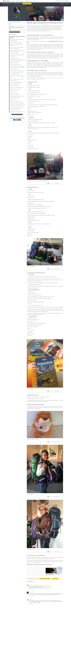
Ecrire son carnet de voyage (7, 3)
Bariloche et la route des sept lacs (15, 101)
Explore (12, 1)
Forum (35, 1)
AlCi (29, 584)
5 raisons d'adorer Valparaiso (14, 97)
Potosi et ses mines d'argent (14, 85)
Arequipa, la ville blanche (14, 62)
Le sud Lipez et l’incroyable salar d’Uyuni (16, 87)
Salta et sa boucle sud (13, 90)
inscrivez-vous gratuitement (45, 578)
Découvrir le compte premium (27, 3)
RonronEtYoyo (31, 592)
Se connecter (62, 3)
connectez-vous (55, 578)
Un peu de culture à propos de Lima (16, 42)
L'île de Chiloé (12, 99)
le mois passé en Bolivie (40, 79)
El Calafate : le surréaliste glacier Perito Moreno (17, 104)
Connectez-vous (52, 183)
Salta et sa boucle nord (14, 92)
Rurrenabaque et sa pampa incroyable (16, 82)
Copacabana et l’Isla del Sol (14, 69)
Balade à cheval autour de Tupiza (15, 89)
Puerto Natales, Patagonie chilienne (15, 108)
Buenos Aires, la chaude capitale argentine (17, 111)
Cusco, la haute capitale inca (14, 53)
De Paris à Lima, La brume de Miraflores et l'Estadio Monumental (53, 574)
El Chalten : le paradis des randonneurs (16, 106)
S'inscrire (67, 3)
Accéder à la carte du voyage (17, 114)
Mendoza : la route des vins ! (14, 94)
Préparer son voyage (29, 1)
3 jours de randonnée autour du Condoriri (16, 72)
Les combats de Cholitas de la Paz (15, 74)
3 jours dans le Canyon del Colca (15, 64)
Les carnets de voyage (19, 1)
